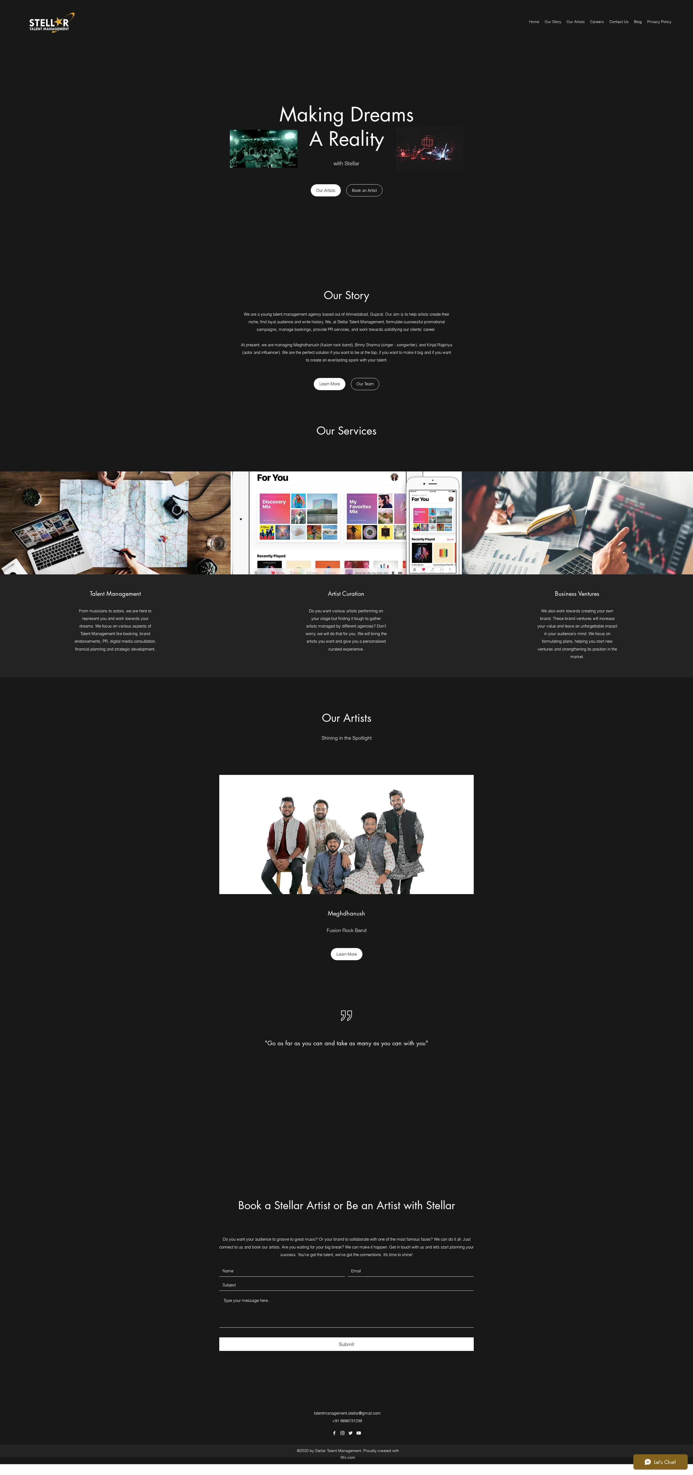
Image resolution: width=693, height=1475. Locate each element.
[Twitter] (350, 1433)
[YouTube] (358, 1433)
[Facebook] (334, 1433)
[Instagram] (342, 1433)
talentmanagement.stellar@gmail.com (347, 1413)
